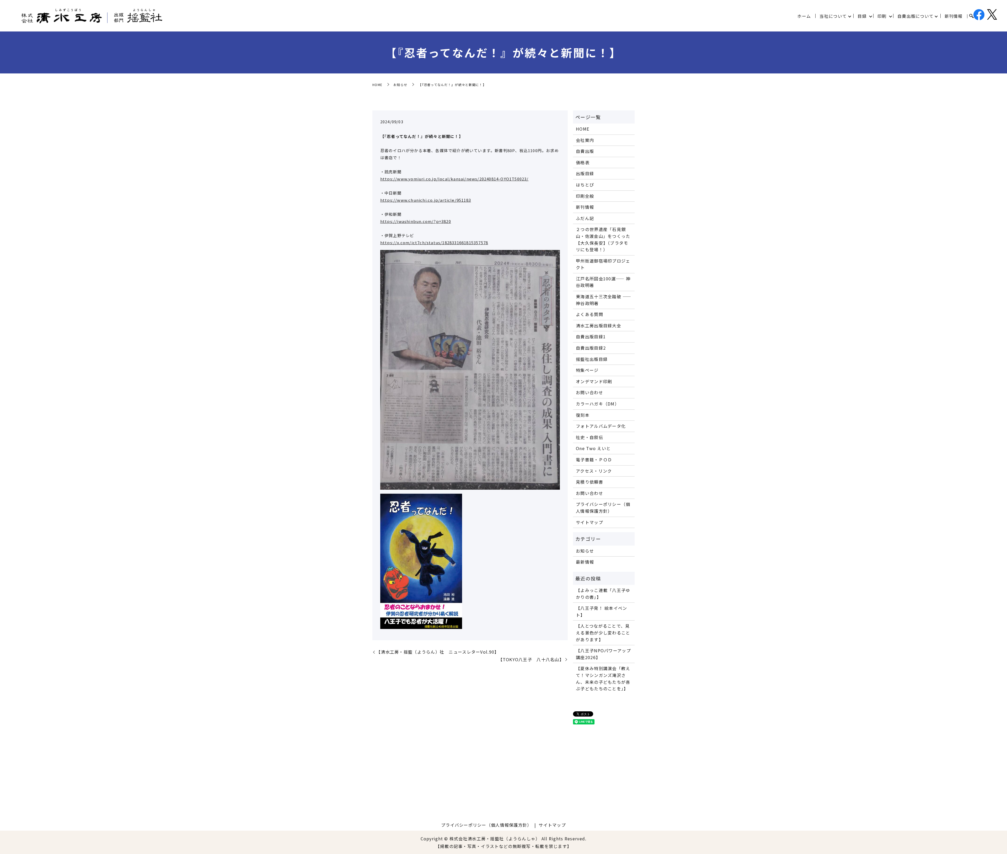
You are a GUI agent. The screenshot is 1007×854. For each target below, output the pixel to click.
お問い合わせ (589, 392)
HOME (377, 84)
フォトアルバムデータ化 (601, 426)
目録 (862, 16)
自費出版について (915, 16)
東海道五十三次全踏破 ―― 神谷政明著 (603, 299)
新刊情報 (954, 16)
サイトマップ (589, 522)
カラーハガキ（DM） (597, 404)
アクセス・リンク (594, 471)
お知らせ (400, 84)
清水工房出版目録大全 (598, 325)
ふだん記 (585, 218)
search (971, 16)
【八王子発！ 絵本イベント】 (601, 611)
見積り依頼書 (589, 482)
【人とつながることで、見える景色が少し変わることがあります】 (603, 632)
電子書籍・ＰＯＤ (594, 459)
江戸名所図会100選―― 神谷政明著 (603, 282)
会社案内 (585, 140)
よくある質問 (589, 314)
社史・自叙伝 (589, 437)
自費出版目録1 (591, 336)
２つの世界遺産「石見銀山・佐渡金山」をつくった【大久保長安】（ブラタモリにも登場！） (603, 239)
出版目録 (585, 173)
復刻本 (583, 415)
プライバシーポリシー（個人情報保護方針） (603, 507)
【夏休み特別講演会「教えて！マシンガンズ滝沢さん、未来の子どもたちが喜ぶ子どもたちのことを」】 (603, 678)
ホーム (804, 16)
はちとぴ (585, 185)
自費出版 (585, 151)
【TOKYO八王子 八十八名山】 (531, 659)
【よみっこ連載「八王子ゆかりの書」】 (603, 593)
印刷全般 (585, 196)
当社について (833, 16)
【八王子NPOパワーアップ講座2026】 (603, 653)
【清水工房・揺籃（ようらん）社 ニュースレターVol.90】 (437, 652)
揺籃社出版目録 (592, 359)
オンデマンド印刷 (594, 381)
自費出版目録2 (591, 348)
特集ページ (587, 370)
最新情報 (585, 562)
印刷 (882, 16)
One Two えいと (593, 448)
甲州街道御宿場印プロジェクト (603, 264)
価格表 (583, 162)
